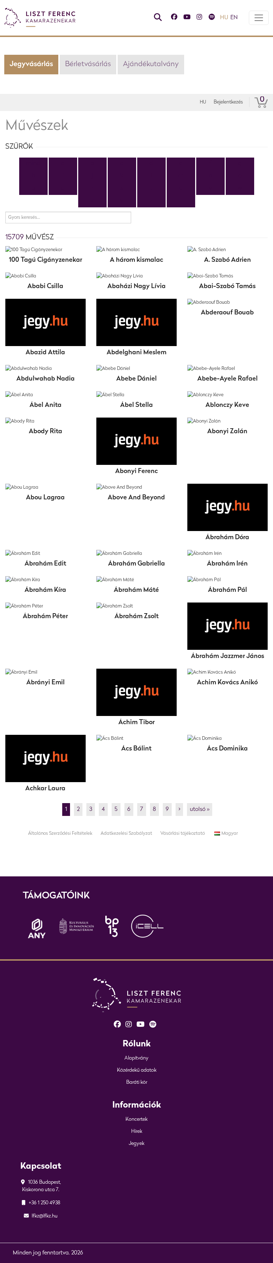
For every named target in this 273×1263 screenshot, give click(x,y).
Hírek (136, 1131)
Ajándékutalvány (151, 64)
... (180, 201)
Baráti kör (136, 1082)
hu (224, 18)
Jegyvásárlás (31, 64)
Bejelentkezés (228, 102)
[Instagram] (199, 18)
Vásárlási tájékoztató (182, 833)
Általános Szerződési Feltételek (60, 833)
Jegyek (136, 1143)
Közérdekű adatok (136, 1070)
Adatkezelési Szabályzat (126, 833)
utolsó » (199, 809)
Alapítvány (136, 1058)
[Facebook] (174, 18)
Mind (33, 163)
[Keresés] (158, 18)
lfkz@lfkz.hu (44, 1216)
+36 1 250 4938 (44, 1203)
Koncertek (136, 1119)
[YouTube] (187, 18)
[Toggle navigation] (259, 18)
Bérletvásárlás (88, 64)
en (234, 18)
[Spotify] (211, 18)
